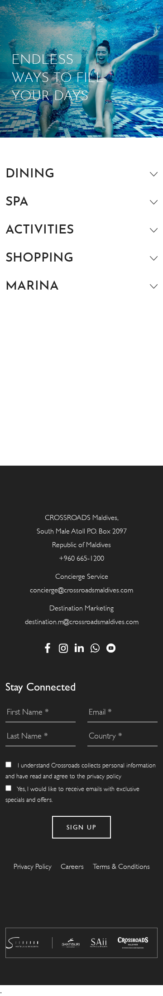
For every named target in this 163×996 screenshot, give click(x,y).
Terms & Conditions (121, 867)
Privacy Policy (33, 867)
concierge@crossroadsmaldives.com (81, 590)
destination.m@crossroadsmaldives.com (82, 622)
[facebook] (47, 647)
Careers (72, 867)
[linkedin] (79, 647)
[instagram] (63, 647)
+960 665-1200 (81, 558)
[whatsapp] (95, 647)
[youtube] (111, 647)
